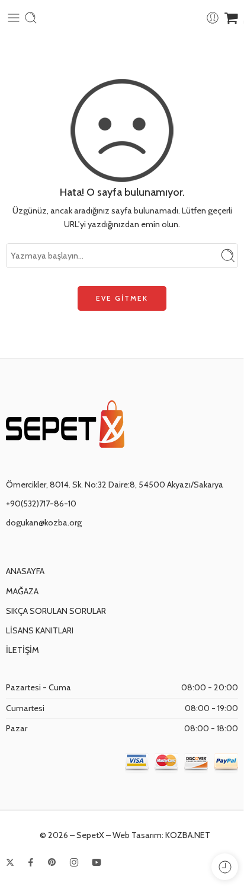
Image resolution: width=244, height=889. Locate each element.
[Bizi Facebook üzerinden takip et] (31, 862)
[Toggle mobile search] (30, 17)
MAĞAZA (22, 591)
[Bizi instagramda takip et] (74, 862)
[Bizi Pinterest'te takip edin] (52, 862)
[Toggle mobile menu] (13, 18)
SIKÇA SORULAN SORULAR (56, 611)
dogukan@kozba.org (44, 522)
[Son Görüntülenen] (224, 866)
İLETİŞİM (22, 650)
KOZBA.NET (187, 835)
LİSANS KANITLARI (39, 630)
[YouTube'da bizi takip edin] (96, 862)
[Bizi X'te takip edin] (10, 862)
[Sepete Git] (231, 18)
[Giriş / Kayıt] (213, 18)
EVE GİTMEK (122, 298)
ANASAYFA (25, 571)
